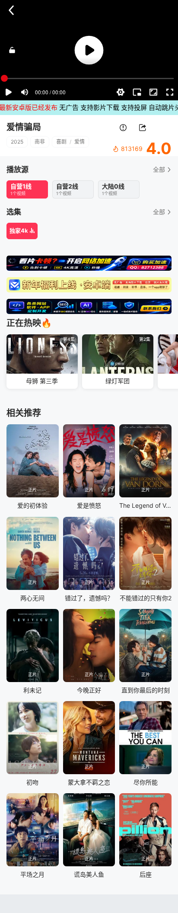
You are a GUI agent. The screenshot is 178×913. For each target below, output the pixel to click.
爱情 (79, 141)
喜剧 (61, 141)
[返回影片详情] (11, 10)
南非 (40, 141)
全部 (159, 169)
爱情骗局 (23, 127)
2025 (17, 141)
